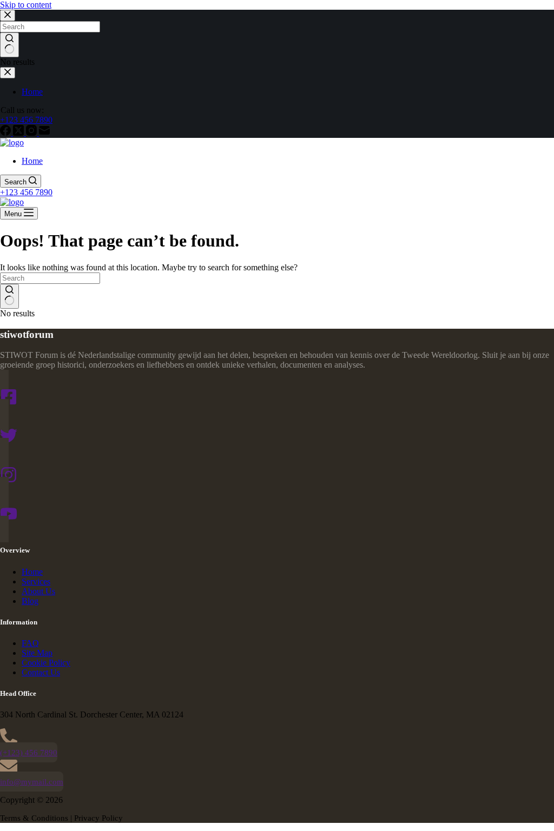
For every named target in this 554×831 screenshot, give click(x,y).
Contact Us (41, 672)
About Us (38, 591)
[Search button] (9, 296)
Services (36, 581)
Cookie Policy (46, 662)
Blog (30, 601)
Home (32, 160)
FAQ (30, 643)
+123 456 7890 (26, 192)
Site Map (37, 652)
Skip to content (25, 4)
